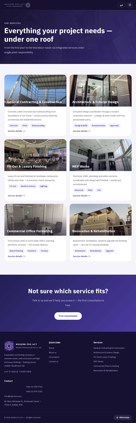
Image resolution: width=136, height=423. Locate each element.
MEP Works (98, 361)
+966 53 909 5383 (34, 391)
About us (53, 352)
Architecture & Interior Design (106, 352)
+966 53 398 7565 (34, 386)
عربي (121, 5)
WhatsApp (124, 417)
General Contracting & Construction (109, 348)
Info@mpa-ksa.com (13, 396)
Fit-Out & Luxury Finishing (105, 357)
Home (51, 348)
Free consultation (68, 316)
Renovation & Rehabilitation (106, 370)
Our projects (54, 357)
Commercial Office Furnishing (106, 366)
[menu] (130, 5)
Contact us (53, 361)
